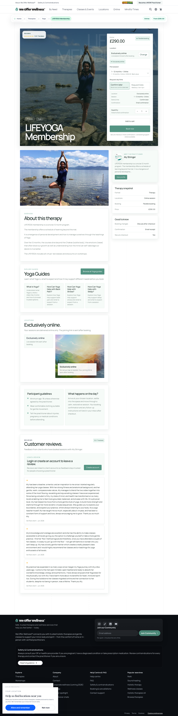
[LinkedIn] (110, 624)
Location (113, 48)
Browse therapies (135, 697)
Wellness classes (135, 688)
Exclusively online (118, 62)
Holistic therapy (134, 684)
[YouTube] (116, 624)
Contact (56, 680)
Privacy (127, 713)
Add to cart (130, 121)
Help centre (95, 676)
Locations (104, 9)
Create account (92, 467)
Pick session (114, 67)
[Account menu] (156, 9)
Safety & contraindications (102, 684)
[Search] (150, 9)
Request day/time (116, 79)
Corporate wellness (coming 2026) (68, 684)
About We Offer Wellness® (25, 3)
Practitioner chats (61, 697)
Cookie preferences (155, 713)
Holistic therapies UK (137, 693)
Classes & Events (85, 9)
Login (97, 461)
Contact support (97, 693)
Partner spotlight (60, 693)
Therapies (67, 9)
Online (116, 9)
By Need (53, 9)
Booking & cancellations (100, 688)
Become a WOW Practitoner (150, 3)
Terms (134, 713)
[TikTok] (105, 624)
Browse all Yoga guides (92, 271)
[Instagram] (99, 624)
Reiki (130, 676)
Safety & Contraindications (48, 3)
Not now (46, 707)
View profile (121, 177)
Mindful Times (132, 9)
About (55, 676)
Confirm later (119, 85)
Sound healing (134, 680)
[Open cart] (161, 9)
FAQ (92, 680)
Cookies (141, 713)
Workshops (20, 680)
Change (143, 54)
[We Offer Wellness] (30, 9)
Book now (130, 128)
